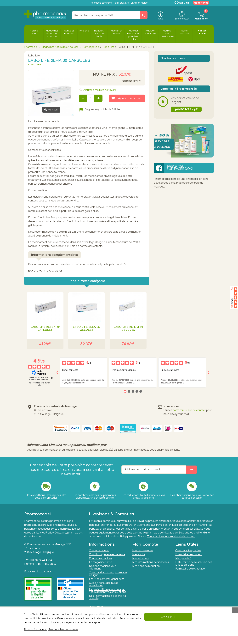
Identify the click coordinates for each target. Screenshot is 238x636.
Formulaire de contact (188, 554)
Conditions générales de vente (107, 554)
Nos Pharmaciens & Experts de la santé (107, 597)
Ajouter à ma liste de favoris (100, 89)
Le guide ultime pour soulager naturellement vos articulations (107, 591)
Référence (126, 81)
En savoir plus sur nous (37, 571)
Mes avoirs (138, 554)
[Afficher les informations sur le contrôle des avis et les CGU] (51, 378)
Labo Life (108, 46)
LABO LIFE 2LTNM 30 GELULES (128, 328)
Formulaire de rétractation (190, 568)
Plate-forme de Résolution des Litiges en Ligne (193, 563)
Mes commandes (142, 550)
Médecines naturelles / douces (60, 46)
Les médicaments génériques (106, 579)
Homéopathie (90, 46)
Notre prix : (105, 74)
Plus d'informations (35, 629)
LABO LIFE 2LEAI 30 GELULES (86, 328)
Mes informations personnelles (150, 562)
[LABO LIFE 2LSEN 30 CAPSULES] (45, 306)
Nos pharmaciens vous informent (102, 567)
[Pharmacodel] (45, 14)
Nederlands (201, 2)
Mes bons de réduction (146, 566)
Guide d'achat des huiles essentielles (103, 584)
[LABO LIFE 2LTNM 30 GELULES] (128, 306)
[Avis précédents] (57, 372)
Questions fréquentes (188, 550)
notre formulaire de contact (189, 410)
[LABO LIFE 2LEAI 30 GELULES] (86, 306)
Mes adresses (140, 558)
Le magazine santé (100, 562)
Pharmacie (30, 46)
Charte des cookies (100, 558)
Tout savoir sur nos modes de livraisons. (171, 536)
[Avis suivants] (208, 372)
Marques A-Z (183, 558)
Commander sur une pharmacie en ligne (108, 574)
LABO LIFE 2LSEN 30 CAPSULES (45, 328)
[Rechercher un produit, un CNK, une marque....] (143, 15)
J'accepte (168, 616)
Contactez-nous (99, 550)
